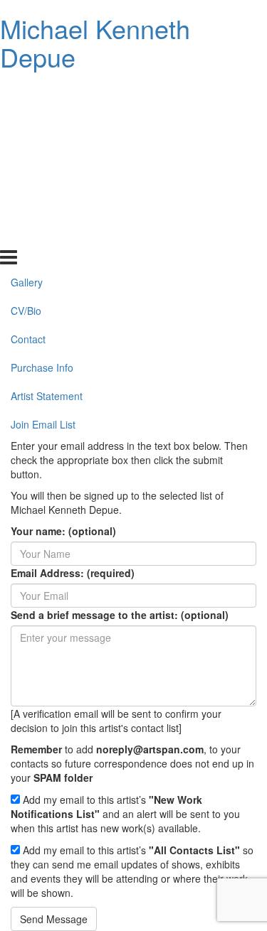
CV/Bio (26, 120)
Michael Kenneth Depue (95, 42)
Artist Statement (47, 205)
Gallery (27, 92)
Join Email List (43, 234)
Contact (28, 148)
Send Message (54, 919)
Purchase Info (42, 177)
